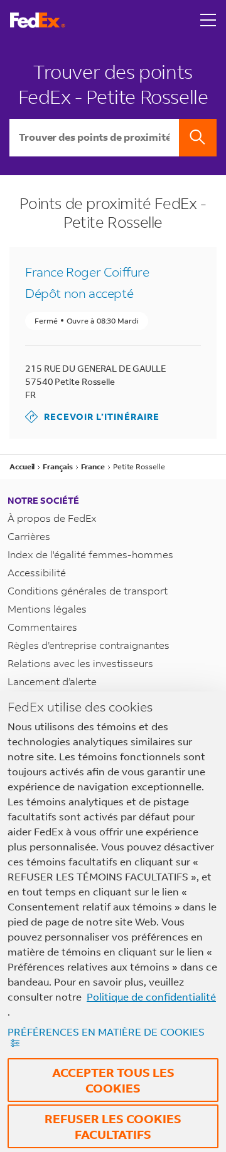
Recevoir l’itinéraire (92, 416)
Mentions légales (47, 608)
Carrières (29, 536)
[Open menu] (208, 20)
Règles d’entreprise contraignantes (89, 644)
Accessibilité (37, 572)
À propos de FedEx (52, 517)
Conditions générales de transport (88, 590)
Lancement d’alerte (52, 681)
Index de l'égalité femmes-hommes (90, 554)
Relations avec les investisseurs (80, 663)
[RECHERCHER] (198, 137)
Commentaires (42, 626)
